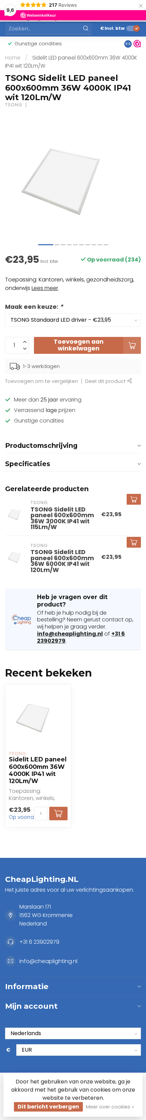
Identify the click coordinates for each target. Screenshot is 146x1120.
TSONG (13, 105)
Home (12, 57)
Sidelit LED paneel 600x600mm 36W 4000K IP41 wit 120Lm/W (38, 770)
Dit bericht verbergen (48, 1107)
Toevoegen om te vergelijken (41, 381)
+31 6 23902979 (39, 942)
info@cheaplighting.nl (70, 634)
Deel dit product (106, 381)
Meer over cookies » (110, 1106)
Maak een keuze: (34, 307)
